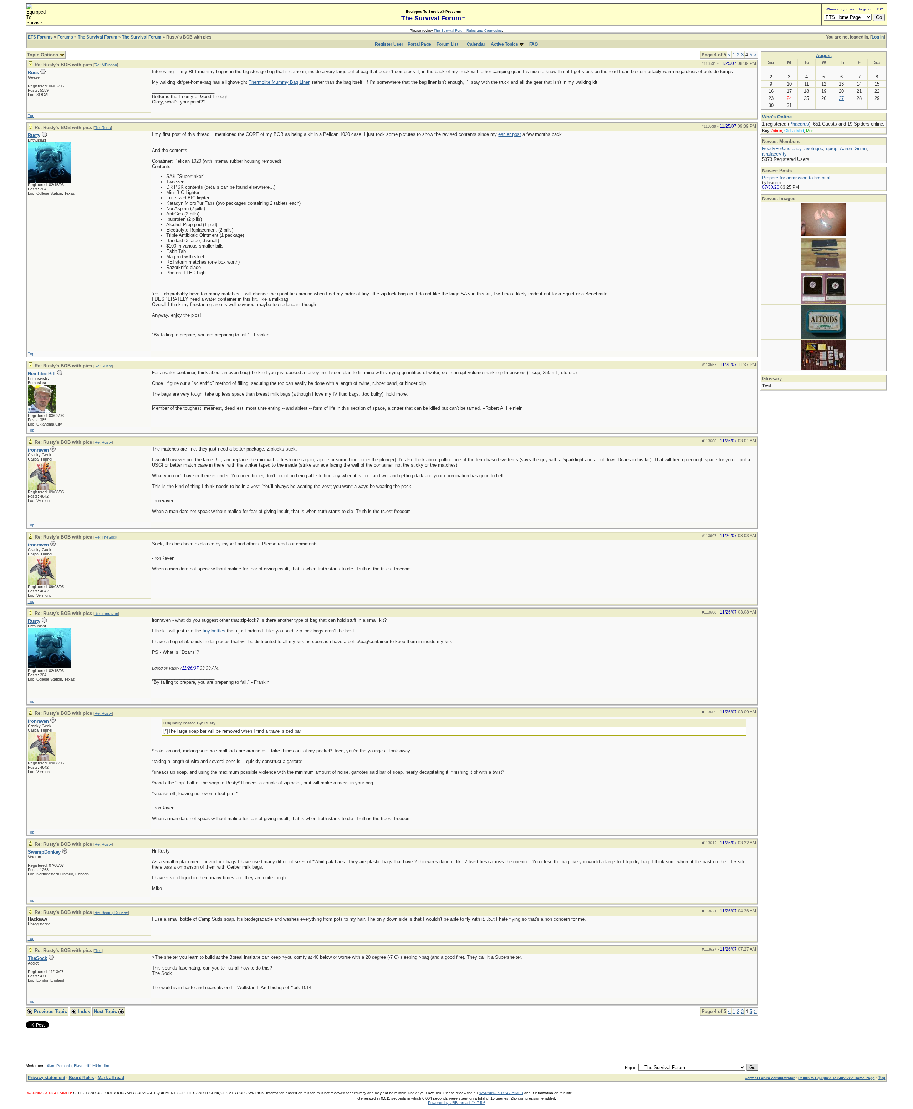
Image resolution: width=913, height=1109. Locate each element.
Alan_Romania (59, 1066)
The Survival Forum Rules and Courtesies (468, 30)
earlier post (509, 134)
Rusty (34, 135)
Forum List (447, 44)
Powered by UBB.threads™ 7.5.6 (456, 1102)
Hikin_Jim (100, 1066)
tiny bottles (214, 631)
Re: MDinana (106, 65)
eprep (831, 148)
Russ (33, 72)
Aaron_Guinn (853, 148)
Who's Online (777, 116)
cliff (87, 1066)
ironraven (38, 450)
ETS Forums (40, 37)
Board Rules (81, 1077)
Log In (878, 37)
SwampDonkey (44, 852)
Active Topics (504, 44)
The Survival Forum (97, 37)
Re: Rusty (103, 366)
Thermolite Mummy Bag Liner (279, 82)
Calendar (476, 44)
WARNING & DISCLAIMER (501, 1093)
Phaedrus (799, 124)
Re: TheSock (106, 537)
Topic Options (43, 54)
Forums (65, 37)
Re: (98, 950)
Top (31, 115)
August (824, 55)
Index (83, 1011)
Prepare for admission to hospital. (797, 177)
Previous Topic (49, 1011)
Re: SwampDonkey (111, 912)
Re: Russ (103, 128)
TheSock (37, 958)
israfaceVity (774, 154)
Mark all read (111, 1077)
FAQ (533, 44)
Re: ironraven (106, 613)
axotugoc (813, 148)
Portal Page (419, 44)
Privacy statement (46, 1077)
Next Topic (106, 1011)
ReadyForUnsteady (781, 148)
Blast (78, 1066)
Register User (389, 44)
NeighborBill (42, 373)
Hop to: (631, 1067)
